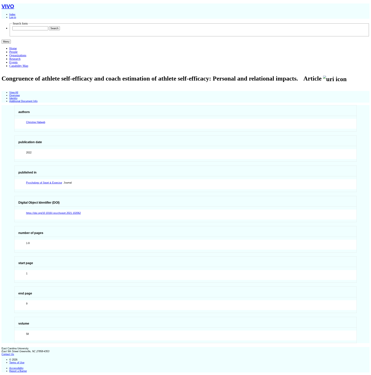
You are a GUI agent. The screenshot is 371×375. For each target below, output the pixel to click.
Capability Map (18, 65)
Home (13, 48)
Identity (13, 98)
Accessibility (16, 368)
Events (13, 62)
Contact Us (8, 354)
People (13, 52)
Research (14, 58)
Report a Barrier (18, 371)
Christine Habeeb (35, 122)
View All (13, 92)
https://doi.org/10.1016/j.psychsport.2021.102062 (53, 213)
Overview (14, 95)
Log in (12, 17)
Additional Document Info (23, 101)
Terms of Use (16, 362)
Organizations (17, 55)
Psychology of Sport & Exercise (44, 182)
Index (12, 14)
